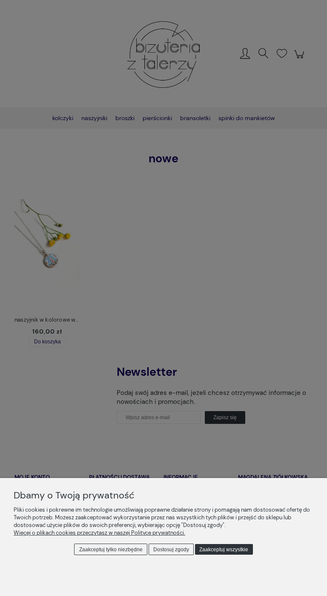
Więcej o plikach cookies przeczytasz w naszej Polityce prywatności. (99, 532)
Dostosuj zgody (171, 550)
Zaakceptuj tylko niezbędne (111, 550)
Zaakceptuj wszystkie (223, 550)
